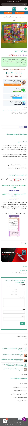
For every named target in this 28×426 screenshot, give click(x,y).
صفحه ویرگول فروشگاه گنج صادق (19, 378)
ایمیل (23, 316)
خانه (23, 17)
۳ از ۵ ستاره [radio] (20, 289)
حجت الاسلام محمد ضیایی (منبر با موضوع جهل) (12, 355)
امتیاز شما (22, 285)
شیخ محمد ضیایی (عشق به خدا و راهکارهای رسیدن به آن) (12, 360)
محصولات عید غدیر (7, 110)
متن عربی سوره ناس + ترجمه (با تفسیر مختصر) (13, 369)
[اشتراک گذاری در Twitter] (20, 113)
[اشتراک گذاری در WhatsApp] (25, 113)
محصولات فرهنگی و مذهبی (12, 17)
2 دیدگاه (21, 351)
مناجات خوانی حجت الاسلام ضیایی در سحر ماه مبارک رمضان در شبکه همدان (12, 364)
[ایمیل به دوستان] (18, 113)
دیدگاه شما (22, 297)
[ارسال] (2, 4)
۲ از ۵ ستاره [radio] (12, 286)
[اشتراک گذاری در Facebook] (23, 113)
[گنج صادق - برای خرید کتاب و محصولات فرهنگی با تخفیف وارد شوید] (14, 8)
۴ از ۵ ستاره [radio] (20, 291)
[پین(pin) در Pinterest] (15, 113)
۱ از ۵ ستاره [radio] (22, 286)
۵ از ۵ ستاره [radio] (20, 294)
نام (23, 309)
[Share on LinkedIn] (12, 113)
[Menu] (25, 9)
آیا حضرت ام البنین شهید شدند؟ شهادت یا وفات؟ (12, 349)
